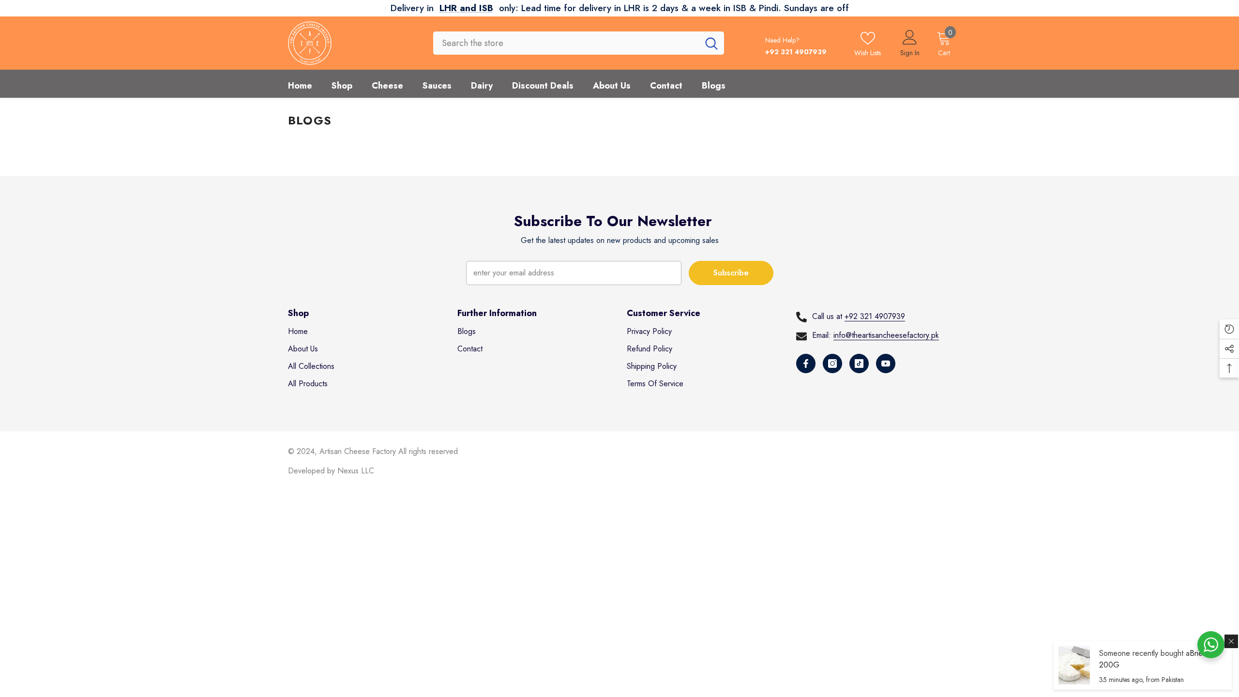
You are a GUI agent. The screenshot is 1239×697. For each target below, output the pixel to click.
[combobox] (566, 43)
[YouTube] (885, 363)
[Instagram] (832, 363)
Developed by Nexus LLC (331, 470)
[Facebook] (806, 363)
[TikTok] (859, 363)
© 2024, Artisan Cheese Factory (343, 451)
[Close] (1231, 641)
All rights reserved (428, 451)
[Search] (578, 43)
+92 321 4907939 (875, 316)
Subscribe (731, 272)
